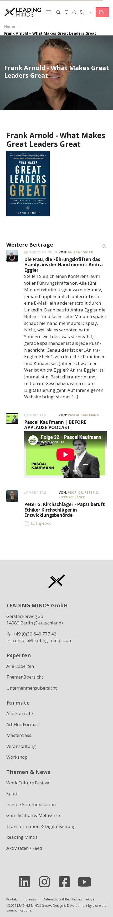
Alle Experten (20, 666)
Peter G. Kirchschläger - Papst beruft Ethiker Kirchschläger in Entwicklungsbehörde (64, 509)
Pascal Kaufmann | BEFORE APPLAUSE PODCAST (55, 424)
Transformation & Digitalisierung (41, 826)
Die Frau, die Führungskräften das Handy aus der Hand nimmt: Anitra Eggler (63, 264)
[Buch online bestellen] (28, 183)
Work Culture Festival (28, 783)
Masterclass (18, 735)
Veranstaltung (21, 746)
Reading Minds (22, 837)
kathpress (41, 523)
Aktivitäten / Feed (24, 848)
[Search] (58, 12)
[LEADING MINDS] (22, 12)
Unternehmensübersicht (31, 688)
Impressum (30, 899)
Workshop (17, 757)
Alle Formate (19, 713)
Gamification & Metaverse (33, 815)
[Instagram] (46, 881)
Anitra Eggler (80, 252)
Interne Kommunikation (31, 804)
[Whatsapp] (74, 12)
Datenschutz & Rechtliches (62, 899)
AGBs (90, 899)
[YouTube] (86, 881)
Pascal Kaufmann (83, 415)
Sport (12, 793)
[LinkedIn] (27, 881)
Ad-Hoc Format (22, 724)
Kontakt (12, 899)
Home (9, 26)
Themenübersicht (24, 677)
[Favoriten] (66, 12)
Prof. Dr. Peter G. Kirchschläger (79, 494)
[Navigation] (49, 12)
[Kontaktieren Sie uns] (102, 12)
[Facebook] (66, 881)
